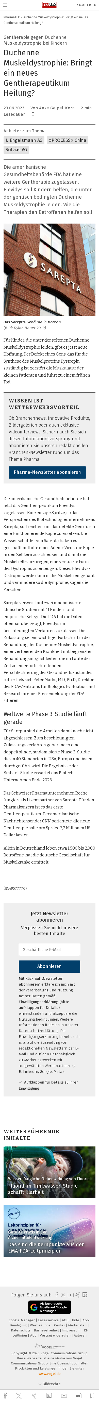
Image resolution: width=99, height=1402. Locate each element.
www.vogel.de (50, 1374)
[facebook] (6, 1396)
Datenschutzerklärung (38, 1030)
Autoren (80, 1335)
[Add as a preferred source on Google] (49, 1307)
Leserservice (49, 1320)
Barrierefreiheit (47, 1330)
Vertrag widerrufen (56, 1335)
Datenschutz (21, 1330)
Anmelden (86, 5)
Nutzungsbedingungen (38, 1019)
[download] (79, 1396)
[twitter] (19, 1395)
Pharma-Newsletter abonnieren (47, 472)
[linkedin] (50, 1396)
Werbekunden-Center (48, 1325)
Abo (34, 1335)
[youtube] (70, 1295)
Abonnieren (49, 966)
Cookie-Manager (22, 1320)
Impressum (71, 1330)
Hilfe (76, 1320)
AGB (66, 1320)
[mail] (64, 1396)
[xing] (34, 1396)
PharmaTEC (12, 17)
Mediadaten (78, 1325)
